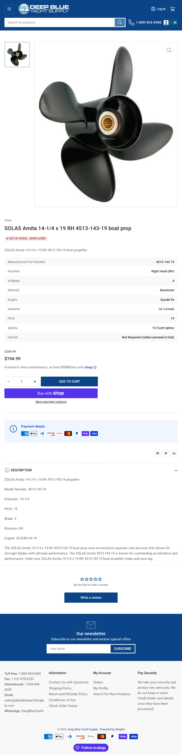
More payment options (51, 402)
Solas (8, 220)
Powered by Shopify (112, 729)
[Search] (120, 22)
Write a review (91, 598)
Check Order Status (63, 706)
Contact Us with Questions (69, 682)
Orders (98, 682)
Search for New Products (111, 694)
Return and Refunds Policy (68, 694)
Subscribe (122, 649)
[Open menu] (9, 9)
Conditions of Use (62, 700)
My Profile (100, 688)
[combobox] (65, 22)
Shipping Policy (60, 688)
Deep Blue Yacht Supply (83, 729)
